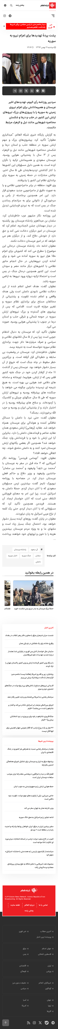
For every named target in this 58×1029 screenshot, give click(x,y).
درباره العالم (29, 905)
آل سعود (34, 549)
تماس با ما (43, 905)
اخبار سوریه (12, 555)
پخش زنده (29, 910)
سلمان (38, 555)
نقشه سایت (15, 905)
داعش (38, 561)
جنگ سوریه (26, 555)
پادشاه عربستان (20, 549)
